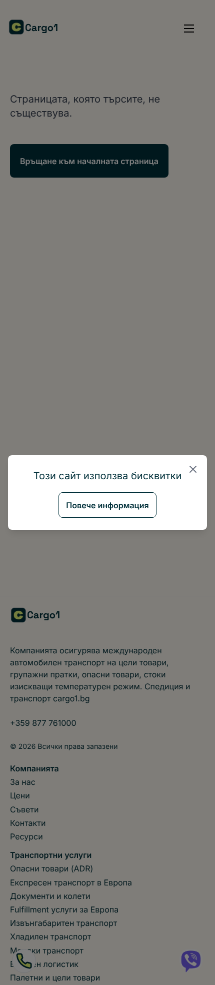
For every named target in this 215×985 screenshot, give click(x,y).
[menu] (189, 29)
